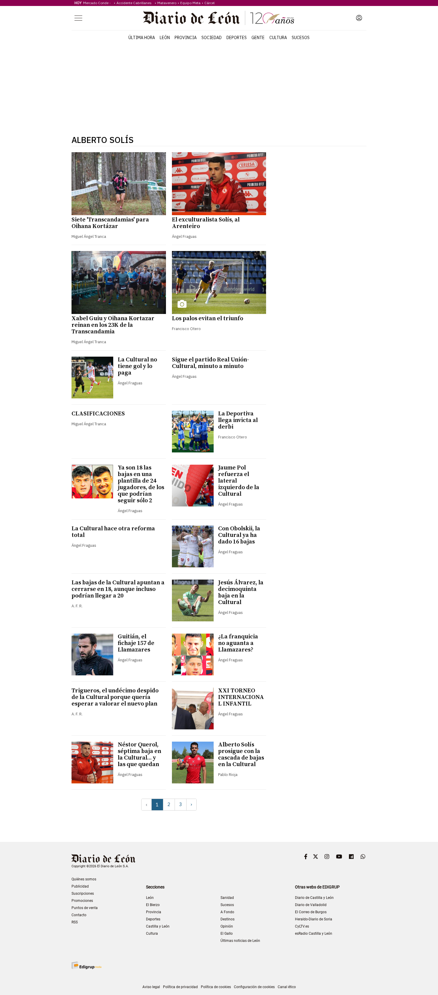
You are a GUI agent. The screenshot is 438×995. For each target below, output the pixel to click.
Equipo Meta (190, 3)
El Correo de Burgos (311, 912)
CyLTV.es (302, 926)
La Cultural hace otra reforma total (113, 532)
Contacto (79, 915)
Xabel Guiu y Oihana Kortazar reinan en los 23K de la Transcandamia (113, 325)
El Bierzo (153, 905)
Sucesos (301, 37)
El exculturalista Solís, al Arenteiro (206, 223)
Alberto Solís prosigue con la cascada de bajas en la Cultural (241, 754)
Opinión (226, 926)
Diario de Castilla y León (314, 898)
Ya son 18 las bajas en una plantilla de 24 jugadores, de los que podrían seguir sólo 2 (141, 484)
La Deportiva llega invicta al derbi (238, 420)
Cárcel (209, 3)
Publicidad (80, 886)
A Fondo (227, 912)
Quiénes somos (84, 879)
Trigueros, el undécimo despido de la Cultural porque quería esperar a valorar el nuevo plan (115, 697)
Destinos (227, 919)
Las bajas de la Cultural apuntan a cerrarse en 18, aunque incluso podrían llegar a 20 (118, 589)
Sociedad (211, 37)
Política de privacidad (180, 987)
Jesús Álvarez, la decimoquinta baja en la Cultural (240, 592)
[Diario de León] (218, 18)
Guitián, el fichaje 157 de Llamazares (136, 643)
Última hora (141, 37)
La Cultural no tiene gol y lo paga (137, 366)
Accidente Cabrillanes (135, 3)
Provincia (186, 37)
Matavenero (166, 3)
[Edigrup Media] (86, 965)
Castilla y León (158, 926)
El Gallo (226, 933)
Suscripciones (83, 893)
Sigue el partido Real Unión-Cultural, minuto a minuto (210, 363)
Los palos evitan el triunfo (207, 318)
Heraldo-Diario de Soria (313, 919)
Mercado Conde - (98, 3)
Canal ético (287, 987)
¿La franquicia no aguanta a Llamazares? (238, 643)
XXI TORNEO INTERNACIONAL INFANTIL (241, 697)
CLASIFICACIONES (98, 414)
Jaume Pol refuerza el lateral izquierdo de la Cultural (238, 481)
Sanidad (227, 898)
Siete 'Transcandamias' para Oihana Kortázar (110, 223)
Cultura (278, 37)
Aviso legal (151, 987)
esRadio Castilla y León (313, 933)
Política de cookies (216, 987)
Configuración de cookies (254, 987)
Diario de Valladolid (311, 905)
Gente (258, 37)
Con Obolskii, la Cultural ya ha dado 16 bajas (239, 535)
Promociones (82, 901)
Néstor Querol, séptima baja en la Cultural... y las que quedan (139, 754)
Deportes (236, 37)
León (165, 37)
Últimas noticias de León (240, 941)
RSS (75, 922)
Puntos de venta (85, 908)
